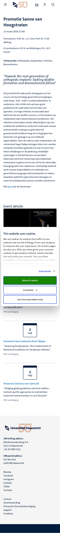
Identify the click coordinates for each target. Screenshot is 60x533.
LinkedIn (7, 482)
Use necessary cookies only (30, 299)
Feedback (8, 513)
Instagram (8, 479)
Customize (28, 290)
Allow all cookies (30, 280)
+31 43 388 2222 (12, 449)
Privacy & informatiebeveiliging (19, 506)
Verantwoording (11, 502)
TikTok (6, 486)
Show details (45, 271)
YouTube (7, 490)
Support (7, 509)
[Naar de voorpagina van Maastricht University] (20, 4)
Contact (7, 499)
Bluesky (7, 472)
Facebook (8, 475)
